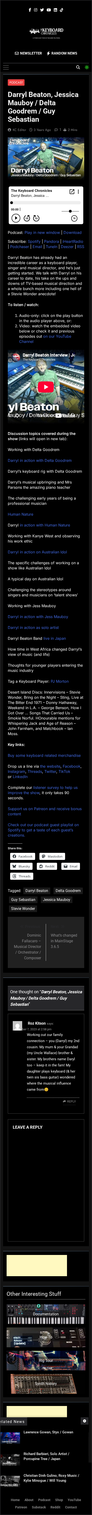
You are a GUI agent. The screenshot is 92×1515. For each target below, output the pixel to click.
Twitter (50, 771)
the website (50, 766)
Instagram (16, 771)
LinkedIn (20, 776)
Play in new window (42, 232)
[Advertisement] (37, 1265)
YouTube (74, 1500)
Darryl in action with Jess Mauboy (38, 616)
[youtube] (48, 10)
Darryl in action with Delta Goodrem (40, 460)
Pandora (51, 241)
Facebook (71, 766)
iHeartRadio (73, 241)
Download (72, 232)
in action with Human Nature (45, 525)
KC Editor (19, 129)
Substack (39, 1507)
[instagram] (36, 10)
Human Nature (20, 514)
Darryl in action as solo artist (33, 627)
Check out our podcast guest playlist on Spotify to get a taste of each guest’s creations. (43, 829)
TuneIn (51, 246)
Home (15, 1500)
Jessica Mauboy (56, 899)
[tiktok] (62, 10)
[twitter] (42, 10)
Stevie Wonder (23, 908)
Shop (59, 1500)
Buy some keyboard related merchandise (44, 755)
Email (37, 246)
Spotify (34, 241)
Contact (71, 1507)
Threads (35, 771)
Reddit (55, 1507)
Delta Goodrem (68, 890)
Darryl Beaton (36, 890)
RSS (80, 246)
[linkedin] (55, 10)
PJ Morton (60, 681)
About (29, 1500)
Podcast (16, 82)
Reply (71, 1101)
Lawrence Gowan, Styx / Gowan (48, 1432)
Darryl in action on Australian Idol (37, 552)
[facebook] (30, 10)
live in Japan (54, 638)
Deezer (67, 246)
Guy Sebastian (23, 899)
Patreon (21, 1507)
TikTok (64, 771)
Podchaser (19, 246)
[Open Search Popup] (78, 67)
